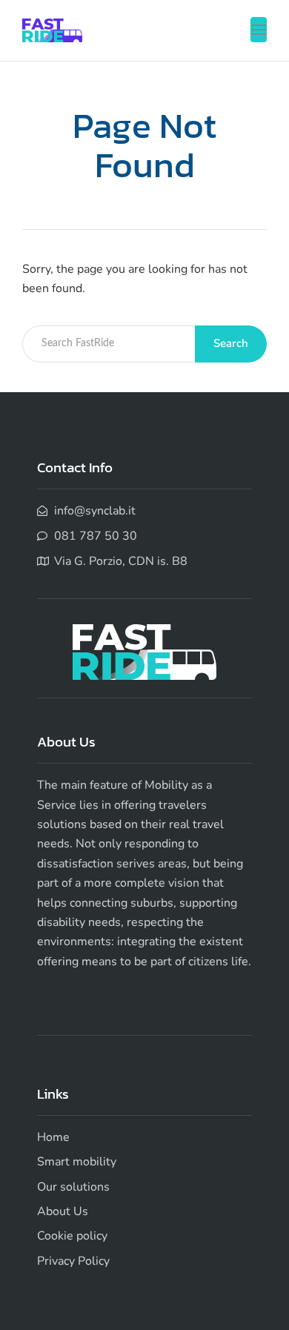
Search (230, 343)
